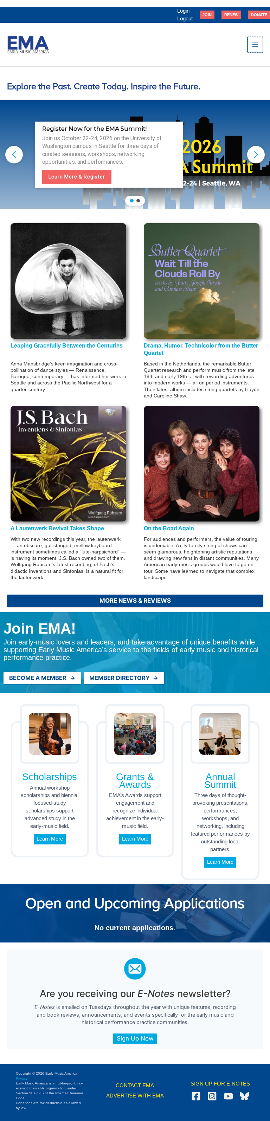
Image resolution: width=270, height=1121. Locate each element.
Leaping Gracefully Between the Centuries (67, 346)
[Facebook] (196, 1096)
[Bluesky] (244, 1096)
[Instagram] (212, 1096)
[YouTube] (228, 1096)
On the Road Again (169, 528)
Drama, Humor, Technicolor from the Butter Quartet (201, 349)
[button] (207, 15)
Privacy (21, 1078)
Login (183, 11)
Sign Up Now (135, 1038)
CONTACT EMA (135, 1085)
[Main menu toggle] (255, 44)
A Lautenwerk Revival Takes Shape (57, 528)
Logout (185, 18)
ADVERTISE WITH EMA (135, 1096)
